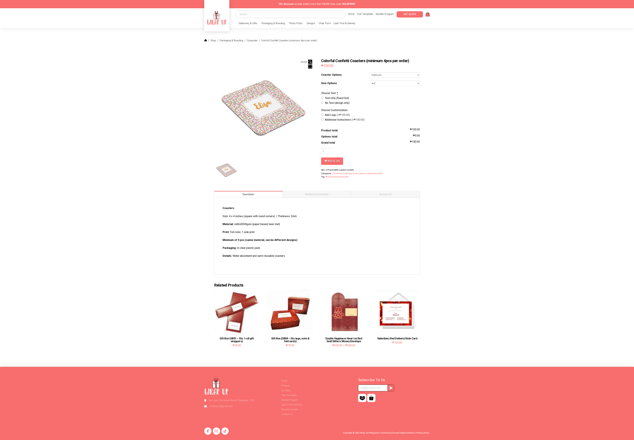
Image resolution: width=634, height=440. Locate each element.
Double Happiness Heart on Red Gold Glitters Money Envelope (343, 340)
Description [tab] (248, 194)
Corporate (347, 173)
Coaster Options (331, 74)
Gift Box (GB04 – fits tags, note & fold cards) (290, 340)
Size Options (329, 83)
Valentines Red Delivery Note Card (397, 338)
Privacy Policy (423, 433)
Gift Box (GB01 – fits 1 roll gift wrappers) (237, 340)
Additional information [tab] (317, 194)
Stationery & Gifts (375, 173)
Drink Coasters (359, 173)
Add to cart (333, 160)
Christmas (337, 173)
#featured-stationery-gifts (337, 177)
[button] (428, 14)
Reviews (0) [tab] (385, 194)
